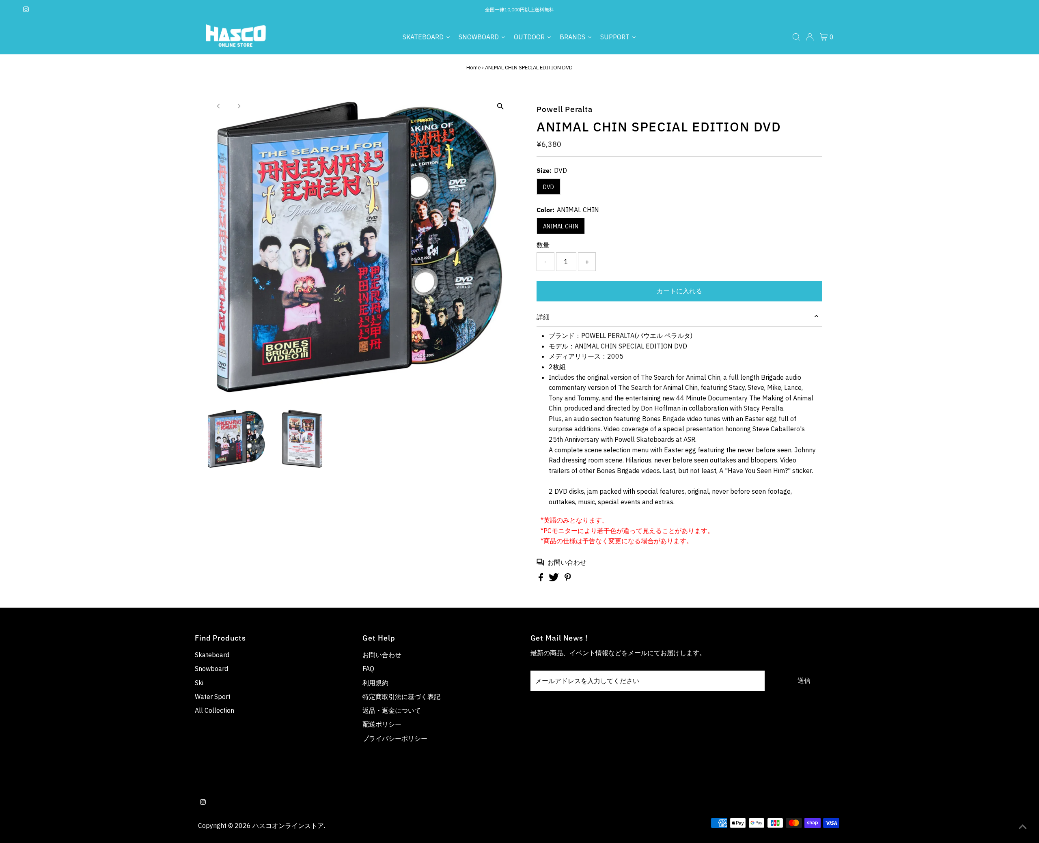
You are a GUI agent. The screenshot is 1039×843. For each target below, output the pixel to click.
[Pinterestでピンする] (568, 579)
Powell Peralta (565, 109)
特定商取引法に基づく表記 (401, 696)
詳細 (543, 317)
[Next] (239, 106)
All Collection (214, 710)
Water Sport (213, 696)
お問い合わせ (567, 562)
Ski (199, 683)
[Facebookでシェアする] (542, 579)
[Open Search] (796, 37)
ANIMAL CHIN (560, 226)
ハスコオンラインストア (288, 825)
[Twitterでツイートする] (554, 579)
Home (473, 67)
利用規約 (375, 683)
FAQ (368, 669)
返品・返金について (391, 710)
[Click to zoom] (500, 106)
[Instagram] (26, 9)
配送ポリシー (381, 724)
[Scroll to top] (1023, 827)
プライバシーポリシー (394, 738)
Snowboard (211, 669)
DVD (548, 187)
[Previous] (219, 106)
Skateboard (212, 655)
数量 (543, 245)
